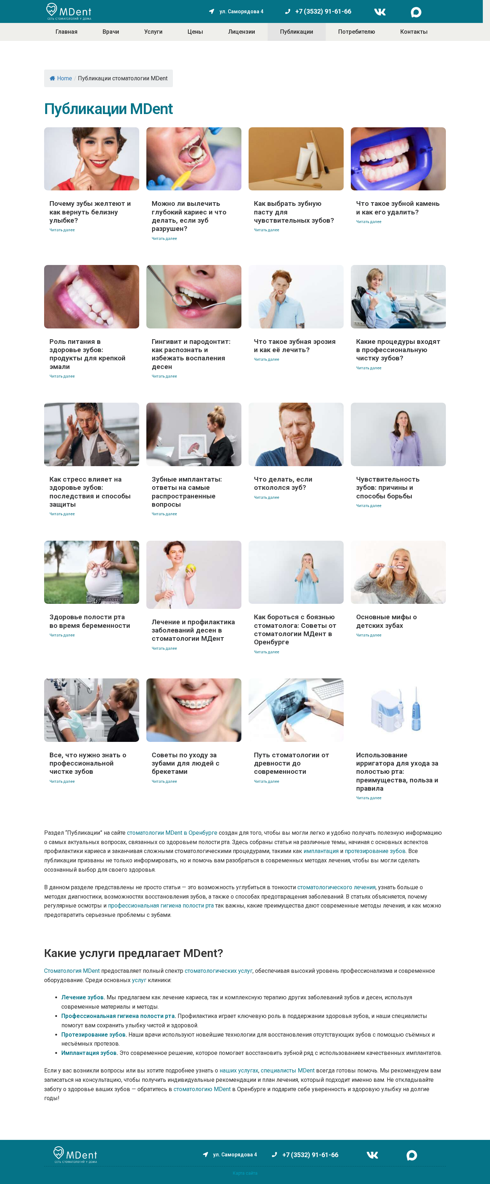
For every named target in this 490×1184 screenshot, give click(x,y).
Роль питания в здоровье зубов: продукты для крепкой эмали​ (88, 354)
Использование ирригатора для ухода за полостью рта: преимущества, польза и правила (397, 771)
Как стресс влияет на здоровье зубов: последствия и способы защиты (90, 491)
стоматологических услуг (219, 970)
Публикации (296, 31)
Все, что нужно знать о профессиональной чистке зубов (88, 763)
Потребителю (356, 31)
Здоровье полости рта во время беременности (90, 621)
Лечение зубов (82, 997)
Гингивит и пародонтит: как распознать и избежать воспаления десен (191, 354)
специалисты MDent (288, 1070)
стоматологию (193, 1089)
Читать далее (62, 229)
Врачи (111, 31)
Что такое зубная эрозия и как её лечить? (295, 345)
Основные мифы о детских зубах (386, 621)
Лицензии (241, 31)
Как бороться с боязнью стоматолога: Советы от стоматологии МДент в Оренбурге (295, 629)
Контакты (414, 31)
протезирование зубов (375, 851)
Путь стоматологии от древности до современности (291, 763)
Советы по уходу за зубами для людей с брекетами (186, 763)
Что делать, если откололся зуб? (283, 483)
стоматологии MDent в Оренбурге (172, 832)
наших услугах (239, 1070)
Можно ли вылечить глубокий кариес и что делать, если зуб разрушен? (189, 216)
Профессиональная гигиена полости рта (118, 1016)
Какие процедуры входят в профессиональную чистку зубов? (398, 350)
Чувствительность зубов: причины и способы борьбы (388, 487)
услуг (139, 980)
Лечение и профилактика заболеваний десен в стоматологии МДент (193, 630)
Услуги (153, 31)
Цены (195, 31)
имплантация (321, 851)
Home (64, 78)
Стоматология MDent (72, 970)
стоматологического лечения (336, 887)
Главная (66, 31)
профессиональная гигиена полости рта (161, 905)
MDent (222, 1089)
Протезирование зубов (93, 1034)
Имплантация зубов (89, 1053)
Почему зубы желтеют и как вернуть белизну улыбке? (90, 211)
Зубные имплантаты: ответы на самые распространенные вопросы (187, 491)
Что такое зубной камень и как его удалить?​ (398, 207)
